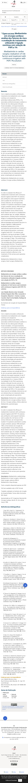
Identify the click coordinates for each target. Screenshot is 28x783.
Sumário (16, 17)
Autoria (14, 64)
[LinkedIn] (13, 761)
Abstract (5, 77)
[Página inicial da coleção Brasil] (14, 750)
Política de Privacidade (11, 780)
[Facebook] (15, 761)
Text (4, 80)
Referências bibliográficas (9, 83)
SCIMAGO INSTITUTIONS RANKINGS (14, 68)
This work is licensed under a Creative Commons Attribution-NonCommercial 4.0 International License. (13, 708)
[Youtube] (17, 761)
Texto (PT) (14, 20)
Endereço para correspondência (10, 308)
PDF (23, 20)
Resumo (4, 20)
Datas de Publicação (7, 87)
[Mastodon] (12, 761)
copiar (14, 29)
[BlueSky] (10, 761)
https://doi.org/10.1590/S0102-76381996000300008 (14, 26)
